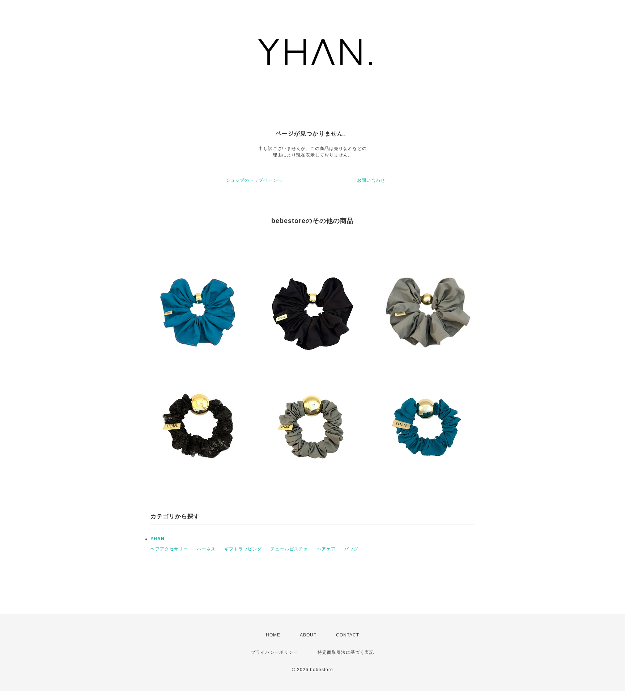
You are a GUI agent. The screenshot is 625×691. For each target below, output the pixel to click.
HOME (273, 635)
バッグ (351, 548)
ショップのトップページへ (254, 180)
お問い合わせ (371, 180)
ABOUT (308, 635)
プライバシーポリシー (274, 652)
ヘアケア (326, 548)
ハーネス (206, 548)
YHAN (157, 538)
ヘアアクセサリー (169, 548)
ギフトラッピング (243, 548)
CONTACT (347, 635)
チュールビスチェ (289, 548)
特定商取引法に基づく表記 (346, 652)
